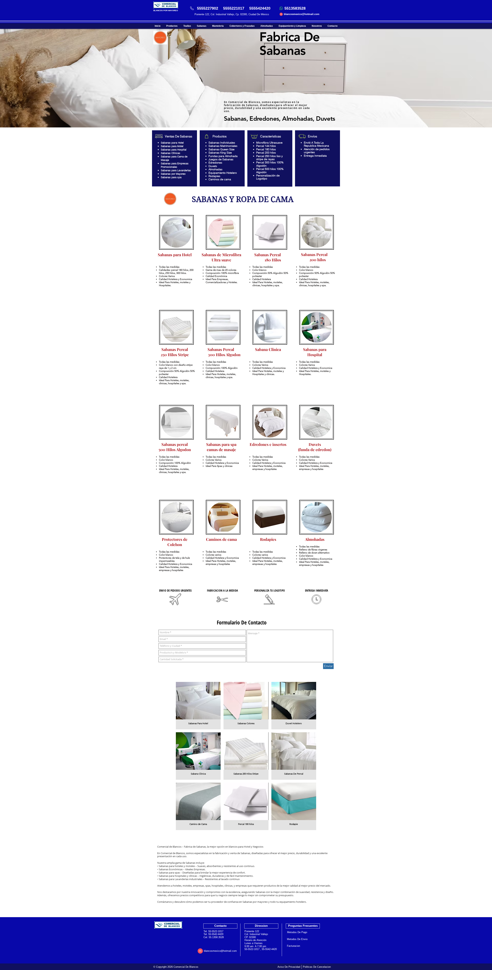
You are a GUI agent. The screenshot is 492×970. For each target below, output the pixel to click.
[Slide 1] (246, 117)
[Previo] (21, 78)
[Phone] (191, 8)
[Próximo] (471, 78)
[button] (198, 705)
